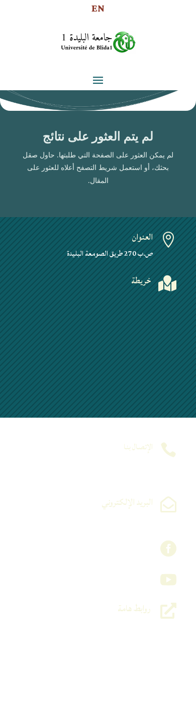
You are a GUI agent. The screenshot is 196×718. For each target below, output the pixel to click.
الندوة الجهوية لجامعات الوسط (116, 649)
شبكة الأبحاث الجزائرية (122, 673)
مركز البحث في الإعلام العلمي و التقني (106, 661)
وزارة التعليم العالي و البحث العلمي (111, 625)
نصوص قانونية (133, 697)
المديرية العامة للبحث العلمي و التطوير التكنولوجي (93, 685)
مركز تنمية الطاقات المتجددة (118, 637)
